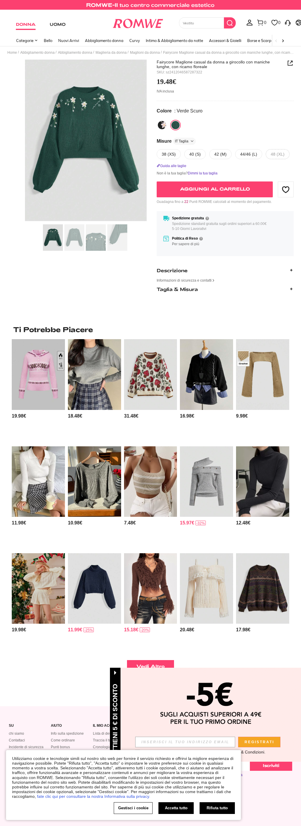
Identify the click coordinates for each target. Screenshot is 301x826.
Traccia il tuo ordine (108, 740)
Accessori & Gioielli (225, 40)
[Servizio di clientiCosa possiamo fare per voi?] (287, 22)
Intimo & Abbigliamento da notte (174, 40)
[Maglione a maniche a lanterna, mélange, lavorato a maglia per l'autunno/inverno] (94, 481)
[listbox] (250, 22)
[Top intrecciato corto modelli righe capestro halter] (150, 481)
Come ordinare (63, 740)
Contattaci (17, 740)
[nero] (162, 125)
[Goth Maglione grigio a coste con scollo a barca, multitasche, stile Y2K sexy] (206, 481)
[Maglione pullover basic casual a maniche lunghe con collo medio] (94, 588)
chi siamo (16, 733)
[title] (150, 329)
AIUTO (56, 726)
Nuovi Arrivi (68, 40)
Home (12, 53)
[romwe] (137, 22)
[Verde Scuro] (175, 125)
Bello (48, 40)
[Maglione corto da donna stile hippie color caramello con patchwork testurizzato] (150, 588)
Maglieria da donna (111, 53)
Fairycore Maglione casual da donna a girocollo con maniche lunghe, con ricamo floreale (213, 64)
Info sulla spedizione (67, 733)
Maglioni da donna (145, 53)
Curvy (134, 40)
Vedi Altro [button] (150, 666)
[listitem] (38, 390)
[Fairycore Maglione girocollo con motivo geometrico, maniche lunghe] (262, 588)
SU (11, 726)
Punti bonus (60, 747)
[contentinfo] (19, 416)
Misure (172, 141)
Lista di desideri (105, 733)
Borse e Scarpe (260, 40)
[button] (286, 189)
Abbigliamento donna (104, 40)
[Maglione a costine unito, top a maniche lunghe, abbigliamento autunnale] (38, 481)
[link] (150, 7)
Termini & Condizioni (245, 752)
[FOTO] (86, 140)
